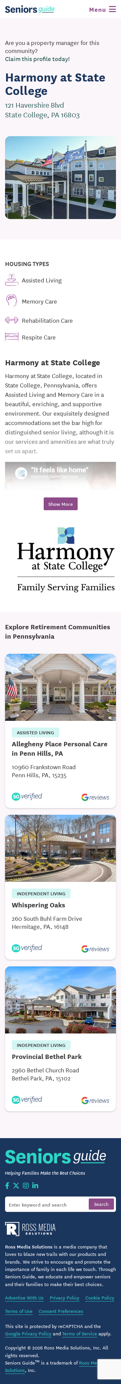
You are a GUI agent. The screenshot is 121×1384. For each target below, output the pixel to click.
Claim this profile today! (37, 59)
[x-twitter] (16, 1186)
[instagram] (26, 1186)
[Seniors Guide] (30, 9)
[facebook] (7, 1186)
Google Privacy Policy (28, 1333)
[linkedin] (35, 1186)
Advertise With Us (24, 1297)
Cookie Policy (99, 1297)
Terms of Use (19, 1311)
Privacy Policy (64, 1297)
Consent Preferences (61, 1311)
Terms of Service (79, 1333)
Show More (60, 503)
